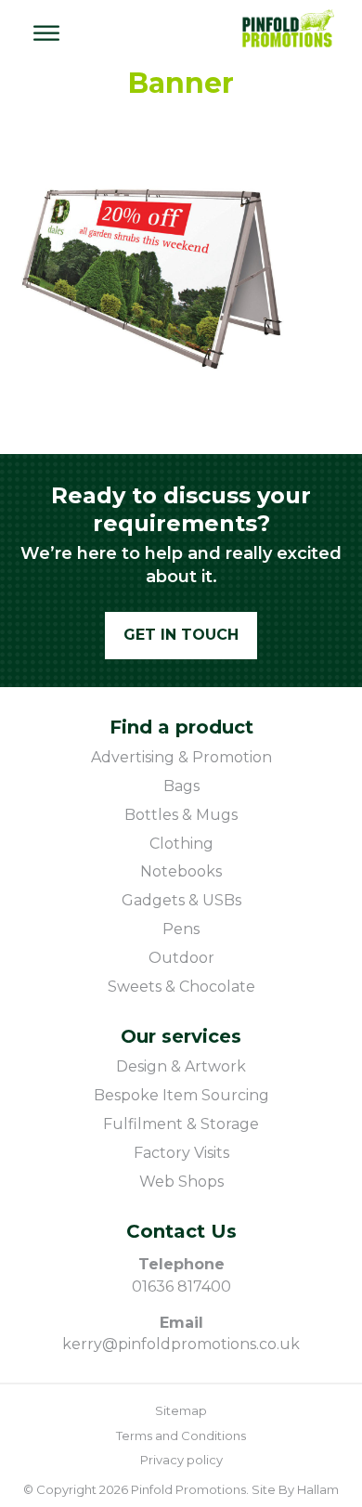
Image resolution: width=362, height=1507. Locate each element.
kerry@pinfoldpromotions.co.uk (181, 1344)
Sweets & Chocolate (181, 986)
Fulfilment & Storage (181, 1124)
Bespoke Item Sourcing (181, 1095)
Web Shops (181, 1181)
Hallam (318, 1489)
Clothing (181, 843)
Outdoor (181, 958)
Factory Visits (181, 1153)
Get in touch (181, 634)
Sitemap (181, 1410)
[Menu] (46, 33)
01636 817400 (181, 1286)
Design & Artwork (181, 1066)
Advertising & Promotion (181, 757)
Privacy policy (181, 1459)
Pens (181, 929)
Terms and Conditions (181, 1435)
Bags (181, 786)
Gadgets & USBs (181, 900)
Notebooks (181, 871)
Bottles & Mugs (181, 815)
